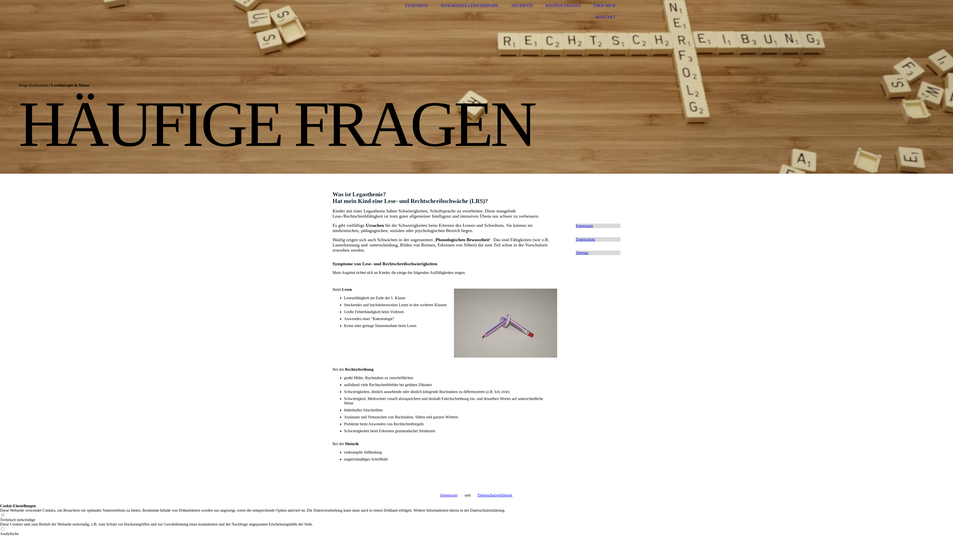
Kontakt (605, 17)
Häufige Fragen (563, 5)
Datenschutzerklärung (495, 495)
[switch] (2, 515)
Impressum (448, 495)
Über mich (604, 5)
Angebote (522, 5)
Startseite (416, 5)
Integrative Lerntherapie (470, 5)
